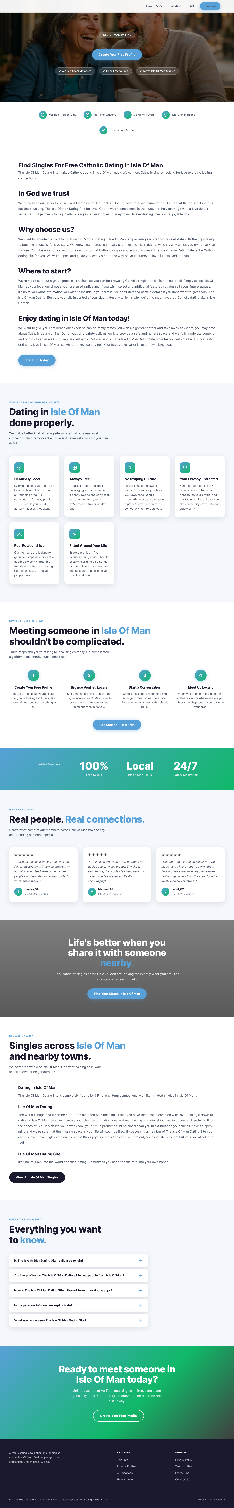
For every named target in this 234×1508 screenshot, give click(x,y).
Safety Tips (182, 1472)
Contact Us (182, 1479)
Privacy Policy (183, 1459)
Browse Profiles (126, 1466)
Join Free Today (37, 360)
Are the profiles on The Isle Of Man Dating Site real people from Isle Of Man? (69, 1275)
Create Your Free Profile (117, 54)
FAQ (191, 6)
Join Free (210, 6)
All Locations (125, 1472)
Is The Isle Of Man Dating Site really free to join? (48, 1260)
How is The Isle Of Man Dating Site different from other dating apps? (63, 1290)
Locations (176, 6)
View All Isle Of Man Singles (37, 1177)
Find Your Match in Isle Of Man (117, 994)
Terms (211, 1499)
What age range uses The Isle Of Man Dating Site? (50, 1320)
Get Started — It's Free (117, 725)
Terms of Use (183, 1466)
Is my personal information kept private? (43, 1305)
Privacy (202, 1499)
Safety (221, 1499)
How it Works (155, 6)
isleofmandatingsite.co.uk (67, 1499)
